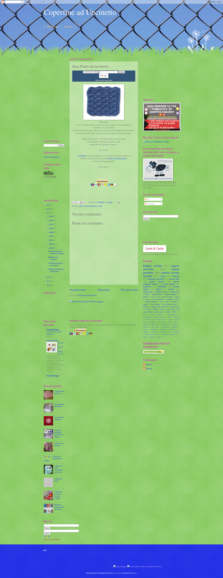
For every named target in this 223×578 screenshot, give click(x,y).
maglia (145, 304)
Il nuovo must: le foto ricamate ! (53, 333)
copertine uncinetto (156, 278)
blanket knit (147, 291)
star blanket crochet (170, 304)
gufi (175, 322)
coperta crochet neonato (161, 274)
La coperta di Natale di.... (59, 418)
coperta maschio (171, 294)
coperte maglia (174, 307)
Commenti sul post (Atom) (87, 295)
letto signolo (173, 324)
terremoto (162, 332)
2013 (49, 213)
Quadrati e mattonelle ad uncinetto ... (56, 270)
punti (81, 206)
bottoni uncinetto (156, 314)
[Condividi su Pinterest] (83, 202)
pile (158, 327)
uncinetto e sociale (173, 299)
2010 (49, 285)
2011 (49, 281)
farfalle (155, 309)
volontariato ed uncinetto (169, 334)
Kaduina (102, 202)
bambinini (162, 286)
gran (170, 322)
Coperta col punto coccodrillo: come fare (58, 468)
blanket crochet (152, 265)
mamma (145, 327)
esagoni (147, 309)
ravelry (145, 329)
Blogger (134, 573)
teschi (169, 332)
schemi (158, 289)
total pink (176, 332)
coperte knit (174, 278)
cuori (161, 302)
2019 (49, 205)
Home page (53, 26)
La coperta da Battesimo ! (59, 405)
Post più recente (78, 289)
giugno (51, 228)
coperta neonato (156, 281)
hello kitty (155, 324)
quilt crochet (157, 294)
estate (147, 319)
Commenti (150, 203)
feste (162, 309)
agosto (51, 220)
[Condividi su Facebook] (80, 202)
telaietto (154, 332)
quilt (147, 294)
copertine (147, 286)
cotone (169, 317)
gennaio (52, 248)
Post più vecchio (129, 289)
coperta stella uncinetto (159, 307)
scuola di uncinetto (90, 206)
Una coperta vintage (58, 444)
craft (157, 297)
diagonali (176, 317)
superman (146, 332)
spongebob (173, 329)
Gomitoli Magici (52, 329)
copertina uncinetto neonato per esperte (56, 252)
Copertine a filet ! (58, 480)
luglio (51, 224)
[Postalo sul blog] (76, 202)
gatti (167, 309)
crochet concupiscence (52, 157)
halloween (146, 324)
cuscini (171, 289)
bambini (175, 276)
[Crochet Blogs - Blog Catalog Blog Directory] (144, 566)
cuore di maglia (167, 297)
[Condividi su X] (78, 202)
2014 (49, 209)
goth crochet (161, 322)
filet (167, 302)
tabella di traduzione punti (116, 158)
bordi (145, 297)
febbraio (52, 244)
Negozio (68, 26)
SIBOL (175, 312)
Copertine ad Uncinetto (80, 12)
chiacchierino (172, 314)
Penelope (149, 368)
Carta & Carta (52, 340)
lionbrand (82, 155)
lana (173, 309)
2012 (49, 277)
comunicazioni (147, 317)
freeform (174, 302)
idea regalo (164, 324)
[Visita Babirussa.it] (156, 141)
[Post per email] (117, 202)
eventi (153, 319)
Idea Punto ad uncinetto (53, 258)
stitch (100, 206)
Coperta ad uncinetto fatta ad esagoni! (58, 494)
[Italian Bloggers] (120, 566)
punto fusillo (165, 327)
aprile (51, 236)
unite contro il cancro (152, 334)
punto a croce (159, 312)
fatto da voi (161, 319)
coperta (163, 276)
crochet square (169, 284)
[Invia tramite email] (73, 202)
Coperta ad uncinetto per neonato (55, 264)
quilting (174, 327)
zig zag (158, 337)
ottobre (51, 216)
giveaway (151, 322)
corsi (151, 297)
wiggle (145, 337)
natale (177, 297)
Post (148, 199)
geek (169, 319)
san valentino (155, 304)
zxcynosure (117, 573)
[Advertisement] (91, 38)
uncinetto (146, 307)
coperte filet (175, 291)
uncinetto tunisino (151, 302)
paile (152, 327)
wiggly (152, 337)
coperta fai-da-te (161, 291)
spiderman (164, 329)
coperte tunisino (159, 317)
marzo (51, 240)
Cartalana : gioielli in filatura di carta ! (61, 348)
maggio (52, 232)
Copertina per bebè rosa (59, 392)
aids (144, 314)
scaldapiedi (154, 329)
